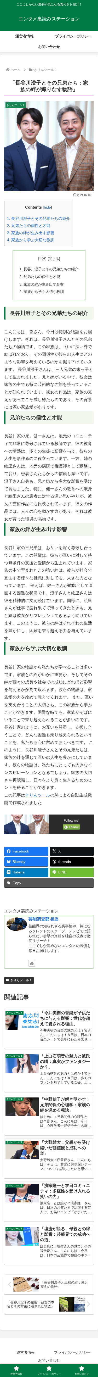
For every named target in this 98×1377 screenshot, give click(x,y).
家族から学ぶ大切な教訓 (30, 240)
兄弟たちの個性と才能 (28, 225)
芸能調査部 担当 (43, 919)
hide (47, 207)
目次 (42, 258)
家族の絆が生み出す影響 (30, 233)
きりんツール (37, 795)
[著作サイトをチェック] (31, 963)
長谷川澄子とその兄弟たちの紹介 (38, 218)
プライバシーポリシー (72, 1352)
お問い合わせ (49, 1360)
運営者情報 (25, 1352)
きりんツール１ (21, 980)
